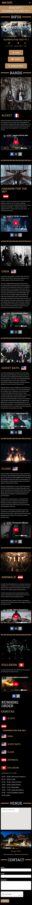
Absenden (5, 901)
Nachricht (4, 880)
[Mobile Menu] (29, 3)
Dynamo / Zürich (16, 851)
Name (3, 867)
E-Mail (3, 873)
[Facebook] (12, 154)
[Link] (20, 154)
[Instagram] (16, 154)
